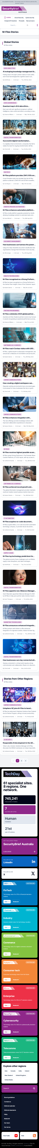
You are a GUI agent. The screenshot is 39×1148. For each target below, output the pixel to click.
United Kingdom (21, 1075)
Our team (7, 1123)
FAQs (5, 1114)
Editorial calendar (9, 1106)
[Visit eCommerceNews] (13, 935)
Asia (6, 1071)
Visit (6, 901)
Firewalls (21, 21)
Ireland (27, 1071)
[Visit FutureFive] (13, 962)
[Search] (27, 25)
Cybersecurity (29, 17)
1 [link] (17, 761)
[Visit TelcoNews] (13, 1040)
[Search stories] (34, 1088)
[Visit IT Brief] (13, 988)
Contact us (7, 1101)
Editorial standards (10, 1110)
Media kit (16, 901)
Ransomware (30, 21)
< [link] (13, 761)
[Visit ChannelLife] (13, 910)
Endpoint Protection (11, 21)
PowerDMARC (28, 1145)
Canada (13, 1071)
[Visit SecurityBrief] (13, 1013)
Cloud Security (19, 17)
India (20, 1071)
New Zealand (9, 1075)
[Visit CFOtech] (13, 883)
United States (9, 1080)
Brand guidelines (9, 1097)
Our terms (7, 1127)
